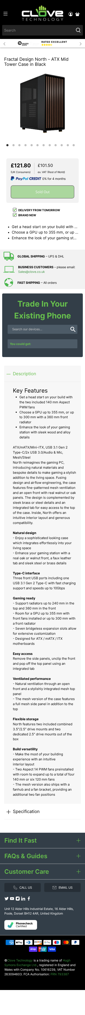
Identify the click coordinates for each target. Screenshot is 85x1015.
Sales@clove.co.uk (31, 271)
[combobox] (38, 30)
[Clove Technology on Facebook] (29, 900)
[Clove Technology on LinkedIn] (23, 900)
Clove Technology (20, 960)
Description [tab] (24, 373)
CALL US (25, 887)
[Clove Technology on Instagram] (17, 900)
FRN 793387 (60, 974)
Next (80, 43)
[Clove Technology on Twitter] (6, 900)
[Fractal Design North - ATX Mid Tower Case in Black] (42, 103)
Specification (26, 811)
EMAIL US (66, 887)
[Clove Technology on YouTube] (12, 900)
